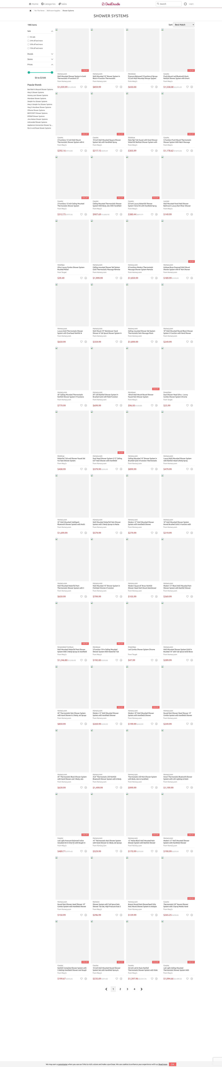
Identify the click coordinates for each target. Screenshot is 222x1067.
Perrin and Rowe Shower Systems (39, 128)
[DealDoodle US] (111, 4)
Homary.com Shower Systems (37, 95)
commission (63, 1064)
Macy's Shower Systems (35, 92)
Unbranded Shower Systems (37, 122)
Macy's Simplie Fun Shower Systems (39, 104)
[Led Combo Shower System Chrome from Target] (142, 623)
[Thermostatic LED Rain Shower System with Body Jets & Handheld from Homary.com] (142, 750)
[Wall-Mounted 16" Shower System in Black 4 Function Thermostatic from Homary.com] (107, 50)
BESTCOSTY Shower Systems (37, 113)
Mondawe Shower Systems (36, 98)
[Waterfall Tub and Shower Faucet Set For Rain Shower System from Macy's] (72, 432)
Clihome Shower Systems (36, 110)
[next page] (141, 989)
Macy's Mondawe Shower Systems (39, 107)
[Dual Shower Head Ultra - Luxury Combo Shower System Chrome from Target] (178, 368)
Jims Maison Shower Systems (37, 119)
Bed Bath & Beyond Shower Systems (40, 89)
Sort (171, 24)
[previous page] (106, 989)
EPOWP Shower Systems (35, 116)
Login (191, 4)
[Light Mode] (185, 4)
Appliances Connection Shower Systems (40, 125)
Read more (163, 1064)
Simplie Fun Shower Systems (37, 101)
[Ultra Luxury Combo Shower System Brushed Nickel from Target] (72, 241)
